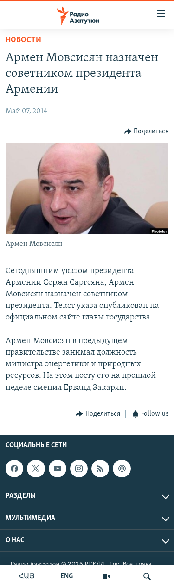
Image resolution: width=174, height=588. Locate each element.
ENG (66, 576)
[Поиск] (147, 576)
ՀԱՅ (27, 576)
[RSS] (100, 468)
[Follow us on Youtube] (57, 468)
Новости (23, 40)
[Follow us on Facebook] (14, 468)
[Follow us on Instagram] (79, 468)
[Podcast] (121, 468)
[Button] (146, 131)
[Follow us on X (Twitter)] (36, 468)
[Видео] (106, 576)
